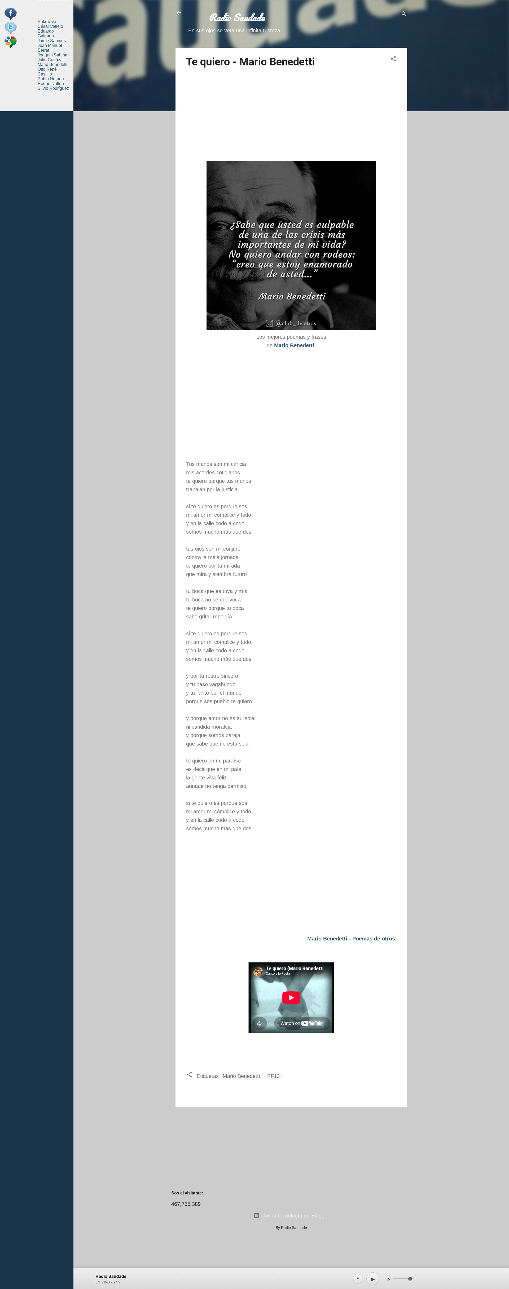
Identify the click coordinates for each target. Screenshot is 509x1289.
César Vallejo (50, 26)
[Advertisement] (291, 115)
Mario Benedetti (327, 939)
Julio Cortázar (51, 59)
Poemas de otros (373, 939)
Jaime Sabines (52, 40)
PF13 (273, 1076)
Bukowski (47, 21)
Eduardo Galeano (46, 33)
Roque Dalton (51, 83)
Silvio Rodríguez (53, 88)
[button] (393, 59)
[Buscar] (404, 14)
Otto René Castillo (47, 71)
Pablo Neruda (51, 79)
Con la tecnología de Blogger (294, 1216)
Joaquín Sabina (52, 55)
